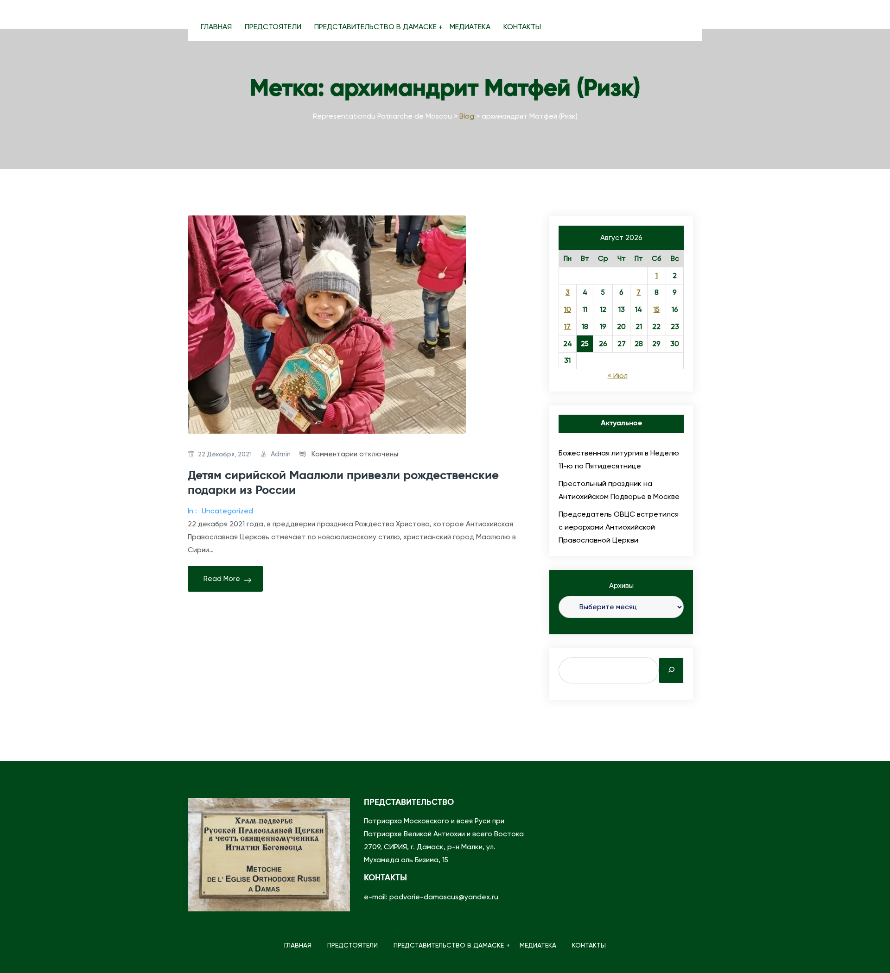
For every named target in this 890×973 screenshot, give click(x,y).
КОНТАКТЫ (522, 26)
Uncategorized (227, 511)
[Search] (671, 670)
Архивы (621, 585)
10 (567, 309)
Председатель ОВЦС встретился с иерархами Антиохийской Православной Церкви (619, 527)
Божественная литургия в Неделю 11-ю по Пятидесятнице (619, 459)
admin (281, 454)
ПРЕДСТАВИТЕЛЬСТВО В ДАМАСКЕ (375, 26)
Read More (221, 579)
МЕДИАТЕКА (470, 26)
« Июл (618, 376)
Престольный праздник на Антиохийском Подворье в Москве (619, 490)
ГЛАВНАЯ (216, 26)
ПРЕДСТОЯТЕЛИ (273, 26)
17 (567, 326)
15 (657, 309)
